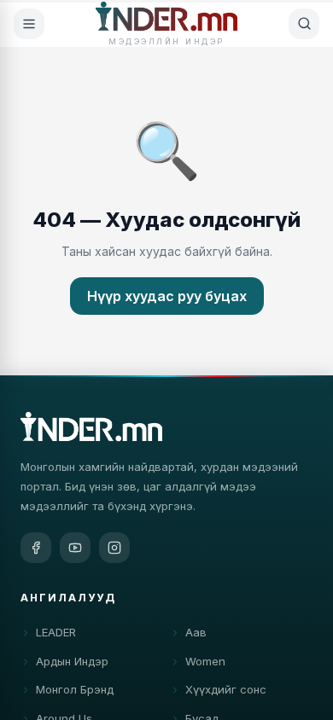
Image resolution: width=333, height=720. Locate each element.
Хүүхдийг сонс (225, 689)
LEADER (56, 632)
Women (205, 661)
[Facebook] (35, 547)
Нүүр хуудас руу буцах (167, 296)
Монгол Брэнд (75, 689)
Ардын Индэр (72, 661)
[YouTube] (75, 547)
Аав (196, 632)
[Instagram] (114, 547)
